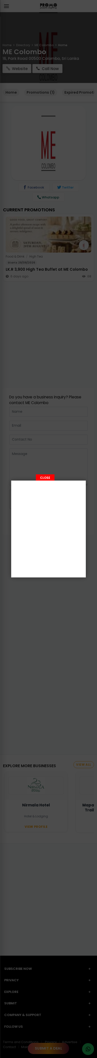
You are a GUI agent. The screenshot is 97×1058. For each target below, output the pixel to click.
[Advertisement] (48, 529)
